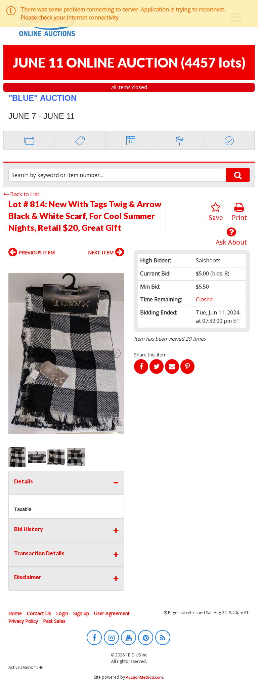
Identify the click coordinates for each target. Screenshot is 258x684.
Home (15, 613)
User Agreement (112, 613)
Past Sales (54, 621)
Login (62, 613)
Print (239, 217)
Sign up (81, 613)
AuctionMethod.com (144, 677)
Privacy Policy (23, 621)
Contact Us (39, 613)
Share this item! (151, 354)
